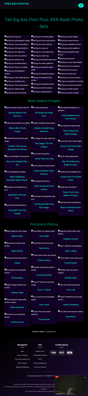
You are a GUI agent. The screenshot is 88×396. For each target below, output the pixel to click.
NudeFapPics (51, 332)
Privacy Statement (40, 363)
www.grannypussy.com (35, 376)
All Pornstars (22, 363)
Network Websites (22, 367)
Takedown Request (40, 355)
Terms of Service (40, 367)
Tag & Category (22, 355)
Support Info (40, 351)
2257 (40, 359)
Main (22, 351)
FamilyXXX (48, 376)
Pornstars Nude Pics (22, 359)
